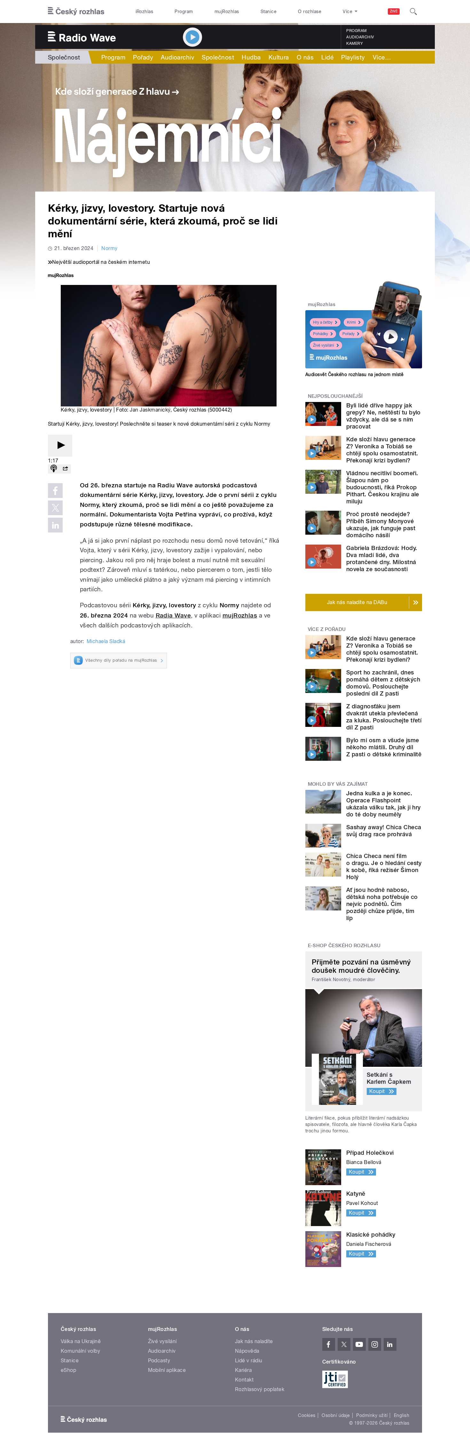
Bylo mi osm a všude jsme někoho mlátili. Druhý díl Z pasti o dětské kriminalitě (383, 747)
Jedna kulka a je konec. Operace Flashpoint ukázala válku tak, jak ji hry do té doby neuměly (383, 804)
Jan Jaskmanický (150, 410)
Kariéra (243, 1370)
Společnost (64, 57)
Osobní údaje (336, 1415)
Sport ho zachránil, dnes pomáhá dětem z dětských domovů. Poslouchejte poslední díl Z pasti (383, 683)
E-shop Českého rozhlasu (344, 945)
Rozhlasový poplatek (259, 1389)
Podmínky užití (372, 1415)
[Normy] (235, 128)
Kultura (279, 57)
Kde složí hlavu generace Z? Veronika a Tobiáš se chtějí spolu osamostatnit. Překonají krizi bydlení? (382, 450)
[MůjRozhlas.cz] (61, 276)
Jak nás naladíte (254, 1341)
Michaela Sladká (106, 641)
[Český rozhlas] (76, 11)
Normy (109, 248)
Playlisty (353, 57)
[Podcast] (53, 469)
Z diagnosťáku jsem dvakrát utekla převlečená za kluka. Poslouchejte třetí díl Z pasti (383, 717)
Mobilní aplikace (167, 1370)
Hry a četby (323, 322)
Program (184, 11)
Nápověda (247, 1351)
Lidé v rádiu (248, 1361)
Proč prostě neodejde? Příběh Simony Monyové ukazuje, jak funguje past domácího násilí (380, 525)
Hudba (251, 57)
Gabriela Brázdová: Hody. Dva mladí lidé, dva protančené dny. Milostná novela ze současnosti (381, 558)
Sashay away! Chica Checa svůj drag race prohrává (383, 831)
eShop (68, 1370)
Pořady (143, 57)
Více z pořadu (327, 629)
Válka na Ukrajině (81, 1341)
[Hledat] (413, 11)
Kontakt (244, 1380)
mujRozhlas (227, 11)
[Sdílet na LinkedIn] (55, 525)
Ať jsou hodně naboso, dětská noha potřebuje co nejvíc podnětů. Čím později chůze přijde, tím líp (382, 903)
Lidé (327, 57)
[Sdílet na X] (55, 507)
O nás (305, 57)
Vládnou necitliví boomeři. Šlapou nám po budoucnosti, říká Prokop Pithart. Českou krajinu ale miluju (382, 487)
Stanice (269, 11)
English (401, 1415)
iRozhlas (144, 11)
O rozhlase (309, 11)
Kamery (354, 43)
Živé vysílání (323, 345)
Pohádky (320, 334)
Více (382, 57)
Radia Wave (173, 615)
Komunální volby (80, 1351)
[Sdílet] (65, 469)
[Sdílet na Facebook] (55, 490)
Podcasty (159, 1361)
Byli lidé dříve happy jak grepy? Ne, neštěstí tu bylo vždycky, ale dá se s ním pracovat (383, 416)
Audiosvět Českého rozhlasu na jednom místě (354, 374)
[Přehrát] (60, 446)
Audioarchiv (360, 37)
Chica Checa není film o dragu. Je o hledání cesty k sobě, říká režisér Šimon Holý (384, 866)
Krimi (351, 322)
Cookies (306, 1415)
